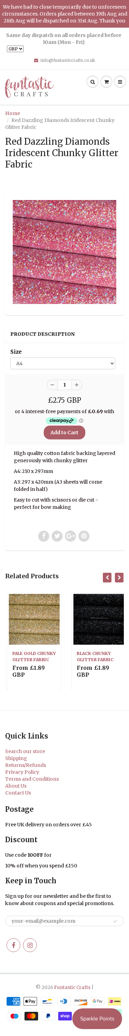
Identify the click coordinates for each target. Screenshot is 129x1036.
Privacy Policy (22, 772)
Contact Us (18, 793)
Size (16, 352)
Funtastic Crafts (72, 987)
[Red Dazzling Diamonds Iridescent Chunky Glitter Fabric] (64, 252)
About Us (15, 786)
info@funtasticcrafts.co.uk (67, 60)
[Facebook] (13, 945)
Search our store (25, 751)
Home (12, 113)
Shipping (16, 758)
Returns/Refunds (25, 765)
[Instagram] (30, 945)
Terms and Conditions (32, 779)
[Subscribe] (115, 921)
